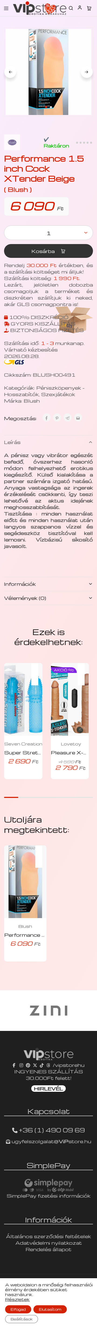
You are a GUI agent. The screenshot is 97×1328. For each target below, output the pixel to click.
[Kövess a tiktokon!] (42, 1065)
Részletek (17, 1299)
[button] (37, 670)
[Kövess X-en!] (35, 1065)
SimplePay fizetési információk (49, 1195)
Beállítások (22, 1319)
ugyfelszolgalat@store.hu (50, 1141)
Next (87, 72)
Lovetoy (71, 744)
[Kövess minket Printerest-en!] (28, 1065)
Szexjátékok (58, 394)
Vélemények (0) (25, 598)
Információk (20, 584)
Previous (10, 72)
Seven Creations (24, 744)
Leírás (12, 442)
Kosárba (44, 251)
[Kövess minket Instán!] (21, 1065)
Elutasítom (50, 1309)
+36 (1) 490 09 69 (52, 1130)
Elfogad (18, 1309)
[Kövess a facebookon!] (15, 1065)
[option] (43, 1010)
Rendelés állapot (48, 1249)
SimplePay (48, 1165)
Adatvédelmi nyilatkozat (48, 1243)
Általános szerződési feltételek (48, 1236)
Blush (32, 400)
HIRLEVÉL (48, 1088)
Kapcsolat (48, 1111)
